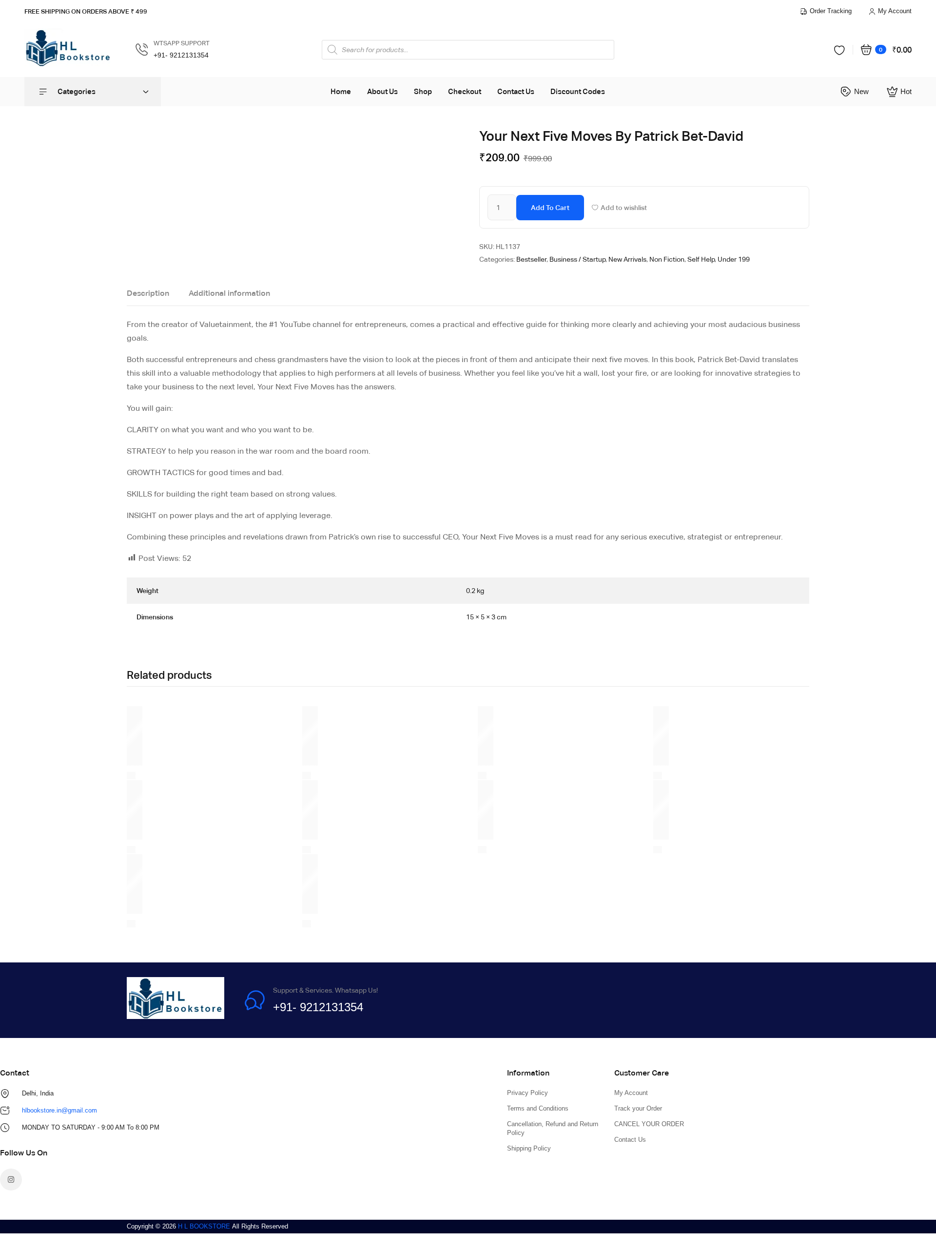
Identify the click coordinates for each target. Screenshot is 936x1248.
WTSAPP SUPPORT (182, 43)
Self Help (701, 259)
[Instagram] (11, 1179)
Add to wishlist (624, 207)
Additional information (229, 293)
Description (148, 293)
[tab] (148, 296)
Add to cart (550, 207)
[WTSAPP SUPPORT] (142, 50)
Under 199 (734, 259)
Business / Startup (577, 259)
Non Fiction (666, 259)
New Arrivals (627, 259)
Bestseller (531, 259)
